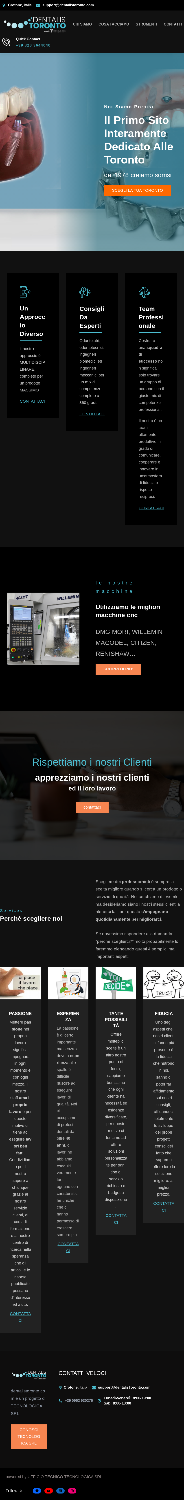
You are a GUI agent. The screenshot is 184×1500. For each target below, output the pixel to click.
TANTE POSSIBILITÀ (116, 1019)
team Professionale (151, 317)
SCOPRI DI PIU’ (118, 669)
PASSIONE (20, 1013)
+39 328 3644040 (33, 45)
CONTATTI (173, 24)
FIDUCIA (164, 1013)
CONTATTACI (32, 401)
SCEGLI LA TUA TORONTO (137, 190)
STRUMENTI (146, 24)
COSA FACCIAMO (114, 24)
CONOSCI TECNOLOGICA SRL (29, 1436)
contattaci (92, 807)
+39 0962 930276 (79, 1400)
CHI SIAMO (82, 24)
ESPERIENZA (68, 1016)
